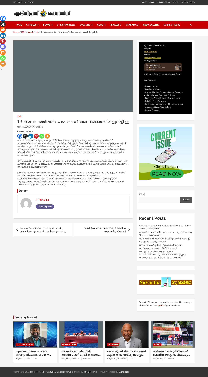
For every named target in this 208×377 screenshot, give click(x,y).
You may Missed (26, 317)
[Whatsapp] (41, 136)
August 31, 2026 (23, 359)
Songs (175, 2)
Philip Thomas (84, 359)
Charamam (132, 25)
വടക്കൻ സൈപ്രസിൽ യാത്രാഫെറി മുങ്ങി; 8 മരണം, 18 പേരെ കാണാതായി (80, 355)
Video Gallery (151, 25)
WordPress (124, 372)
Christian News (66, 25)
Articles (31, 25)
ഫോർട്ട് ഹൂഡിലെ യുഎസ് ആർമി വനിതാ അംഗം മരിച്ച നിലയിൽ (105, 230)
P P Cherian (37, 127)
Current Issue (171, 25)
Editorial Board (148, 2)
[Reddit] (3, 30)
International (69, 345)
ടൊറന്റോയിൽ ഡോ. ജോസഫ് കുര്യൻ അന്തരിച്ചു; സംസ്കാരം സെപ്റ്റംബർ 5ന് (126, 355)
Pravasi (114, 25)
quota (161, 305)
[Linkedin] (30, 136)
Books (46, 25)
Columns (85, 25)
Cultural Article (24, 345)
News (100, 25)
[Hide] (1, 69)
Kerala (157, 345)
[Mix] (3, 52)
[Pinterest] (36, 136)
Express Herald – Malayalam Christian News (50, 372)
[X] (25, 136)
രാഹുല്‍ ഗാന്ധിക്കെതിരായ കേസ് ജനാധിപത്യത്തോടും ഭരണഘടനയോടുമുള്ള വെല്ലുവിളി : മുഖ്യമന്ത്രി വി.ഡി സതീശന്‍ (162, 254)
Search (142, 194)
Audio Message (188, 2)
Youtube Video (164, 2)
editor (34, 359)
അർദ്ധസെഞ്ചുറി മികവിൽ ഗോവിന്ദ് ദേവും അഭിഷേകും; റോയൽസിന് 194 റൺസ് (170, 355)
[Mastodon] (3, 47)
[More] (47, 136)
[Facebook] (19, 136)
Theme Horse (90, 372)
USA (19, 116)
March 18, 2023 (24, 127)
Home (19, 25)
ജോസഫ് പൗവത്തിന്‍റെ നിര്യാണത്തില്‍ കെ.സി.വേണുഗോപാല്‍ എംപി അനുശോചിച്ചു (43, 230)
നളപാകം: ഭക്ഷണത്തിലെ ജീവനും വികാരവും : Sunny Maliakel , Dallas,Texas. (33, 355)
